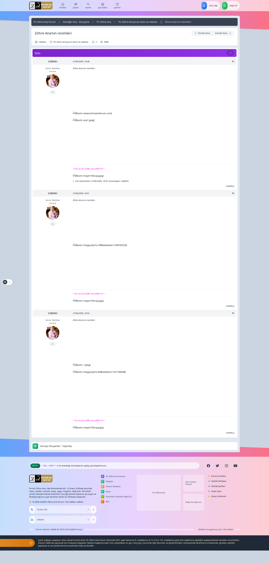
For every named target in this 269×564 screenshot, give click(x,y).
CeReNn (42, 42)
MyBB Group (75, 529)
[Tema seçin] (32, 520)
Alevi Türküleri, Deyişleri (191, 483)
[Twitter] (217, 465)
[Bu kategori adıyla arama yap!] (230, 53)
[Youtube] (235, 465)
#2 (233, 193)
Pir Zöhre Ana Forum (45, 21)
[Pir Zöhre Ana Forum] (41, 6)
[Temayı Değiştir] (93, 520)
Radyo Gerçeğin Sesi (193, 502)
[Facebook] (208, 465)
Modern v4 (203, 529)
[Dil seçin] (32, 509)
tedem (230, 529)
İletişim (90, 543)
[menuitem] (62, 5)
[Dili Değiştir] (93, 509)
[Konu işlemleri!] (7, 282)
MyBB (53, 529)
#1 (233, 61)
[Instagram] (226, 465)
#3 (233, 313)
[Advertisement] (153, 91)
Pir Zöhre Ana (104, 21)
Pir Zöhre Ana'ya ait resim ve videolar (138, 21)
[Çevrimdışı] (48, 76)
